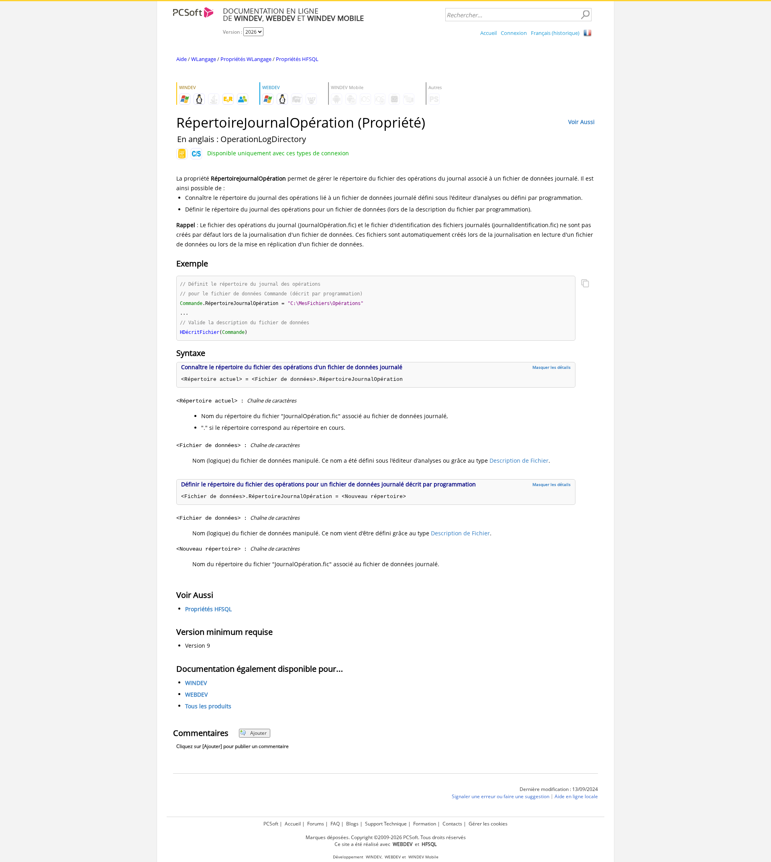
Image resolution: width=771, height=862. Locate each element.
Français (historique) (555, 33)
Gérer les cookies (488, 823)
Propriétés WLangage (245, 59)
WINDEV (196, 683)
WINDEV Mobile (423, 857)
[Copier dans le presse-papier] (585, 284)
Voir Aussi (581, 122)
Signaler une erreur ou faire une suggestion (500, 796)
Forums (315, 823)
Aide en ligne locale (576, 796)
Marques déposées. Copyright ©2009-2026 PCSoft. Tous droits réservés (386, 837)
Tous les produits (208, 706)
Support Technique (386, 823)
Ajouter (258, 733)
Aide (181, 59)
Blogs (352, 823)
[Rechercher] (585, 15)
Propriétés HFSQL (297, 59)
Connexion (514, 33)
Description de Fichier (519, 460)
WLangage (203, 59)
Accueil (488, 33)
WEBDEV (196, 694)
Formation (424, 823)
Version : (233, 31)
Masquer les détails (551, 367)
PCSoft (270, 823)
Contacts (452, 823)
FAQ (335, 823)
